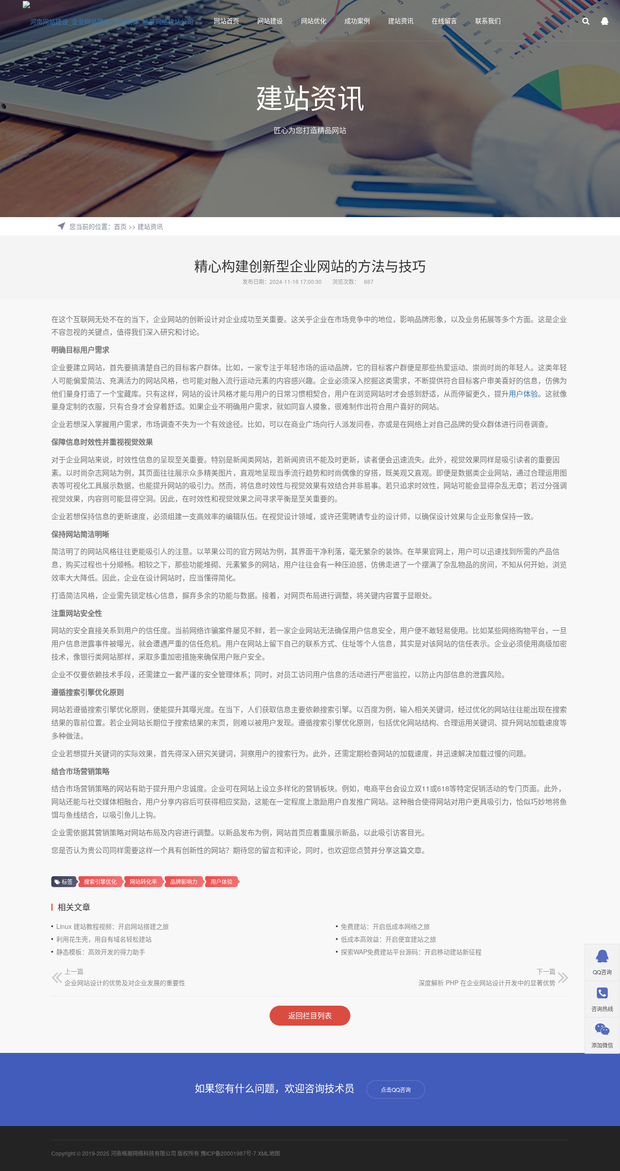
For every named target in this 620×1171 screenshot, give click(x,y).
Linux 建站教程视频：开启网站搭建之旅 (112, 926)
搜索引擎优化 (100, 881)
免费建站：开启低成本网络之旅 (385, 926)
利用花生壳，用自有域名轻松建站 (104, 938)
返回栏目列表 (310, 1015)
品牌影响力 (183, 881)
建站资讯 (400, 20)
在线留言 (444, 20)
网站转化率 (143, 881)
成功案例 (357, 20)
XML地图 (269, 1153)
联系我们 (488, 20)
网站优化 (313, 20)
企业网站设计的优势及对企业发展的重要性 (124, 982)
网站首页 (226, 20)
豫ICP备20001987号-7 (228, 1153)
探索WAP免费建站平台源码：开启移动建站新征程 (411, 951)
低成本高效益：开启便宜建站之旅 (388, 938)
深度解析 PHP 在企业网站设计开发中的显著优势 (487, 982)
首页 (120, 226)
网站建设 (270, 20)
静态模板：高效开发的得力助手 (100, 951)
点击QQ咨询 (396, 1089)
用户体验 (523, 393)
